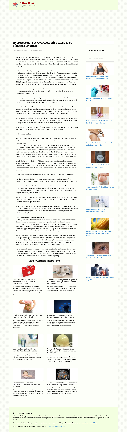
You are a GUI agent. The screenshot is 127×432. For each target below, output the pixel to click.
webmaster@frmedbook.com (57, 426)
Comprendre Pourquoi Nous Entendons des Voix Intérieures (61, 316)
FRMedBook (27, 3)
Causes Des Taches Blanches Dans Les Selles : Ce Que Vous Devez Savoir (98, 233)
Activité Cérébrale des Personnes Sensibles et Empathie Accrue (62, 384)
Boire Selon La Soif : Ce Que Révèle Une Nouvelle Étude (25, 350)
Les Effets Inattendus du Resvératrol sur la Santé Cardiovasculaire (24, 281)
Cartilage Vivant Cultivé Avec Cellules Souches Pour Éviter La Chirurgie (61, 351)
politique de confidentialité (87, 423)
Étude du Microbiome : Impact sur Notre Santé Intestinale (28, 316)
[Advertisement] (63, 24)
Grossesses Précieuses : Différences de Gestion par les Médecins (26, 385)
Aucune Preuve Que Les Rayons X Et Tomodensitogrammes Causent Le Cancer (62, 281)
